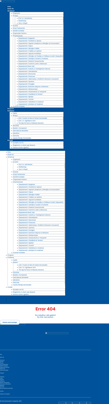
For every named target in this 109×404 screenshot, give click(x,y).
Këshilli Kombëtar (18, 31)
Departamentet (18, 36)
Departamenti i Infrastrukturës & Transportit (32, 91)
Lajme (15, 113)
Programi (11, 108)
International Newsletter (20, 130)
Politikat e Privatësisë (5, 394)
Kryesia (15, 25)
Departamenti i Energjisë (26, 84)
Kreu (9, 6)
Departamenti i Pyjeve (26, 46)
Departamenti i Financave (27, 76)
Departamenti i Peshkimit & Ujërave (30, 41)
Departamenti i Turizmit (26, 99)
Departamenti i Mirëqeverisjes (28, 89)
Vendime (2, 379)
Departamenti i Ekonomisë (27, 74)
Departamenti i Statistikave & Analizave (31, 102)
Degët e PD (2, 368)
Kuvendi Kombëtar (19, 106)
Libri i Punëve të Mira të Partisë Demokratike (33, 118)
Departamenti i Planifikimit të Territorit (30, 94)
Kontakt (10, 140)
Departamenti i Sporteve (26, 81)
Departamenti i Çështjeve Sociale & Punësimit (33, 58)
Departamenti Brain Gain (26, 66)
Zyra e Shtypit (22, 23)
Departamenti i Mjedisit (26, 97)
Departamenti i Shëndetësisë (28, 71)
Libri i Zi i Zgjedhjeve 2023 (27, 121)
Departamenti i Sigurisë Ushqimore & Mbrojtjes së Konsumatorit (39, 43)
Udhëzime (2, 381)
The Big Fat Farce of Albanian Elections (31, 123)
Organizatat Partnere (19, 33)
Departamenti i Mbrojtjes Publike (29, 48)
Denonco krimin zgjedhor (21, 147)
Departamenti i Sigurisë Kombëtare (30, 53)
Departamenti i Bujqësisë (27, 38)
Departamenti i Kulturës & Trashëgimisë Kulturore (34, 69)
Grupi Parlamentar (19, 28)
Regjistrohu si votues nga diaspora (24, 145)
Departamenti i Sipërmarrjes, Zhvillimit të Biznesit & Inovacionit (39, 79)
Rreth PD (11, 9)
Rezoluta (16, 125)
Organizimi (16, 13)
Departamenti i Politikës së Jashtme (30, 51)
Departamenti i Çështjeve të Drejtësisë (30, 104)
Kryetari (2, 361)
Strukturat (2, 360)
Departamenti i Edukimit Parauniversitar (31, 61)
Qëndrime (16, 133)
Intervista (16, 136)
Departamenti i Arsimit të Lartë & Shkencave (33, 64)
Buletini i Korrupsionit (20, 128)
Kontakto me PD (18, 142)
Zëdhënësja (22, 21)
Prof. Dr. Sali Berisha (25, 18)
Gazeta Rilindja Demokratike (22, 138)
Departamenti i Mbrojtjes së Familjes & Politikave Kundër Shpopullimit (41, 56)
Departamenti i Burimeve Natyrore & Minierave (33, 86)
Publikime (11, 111)
